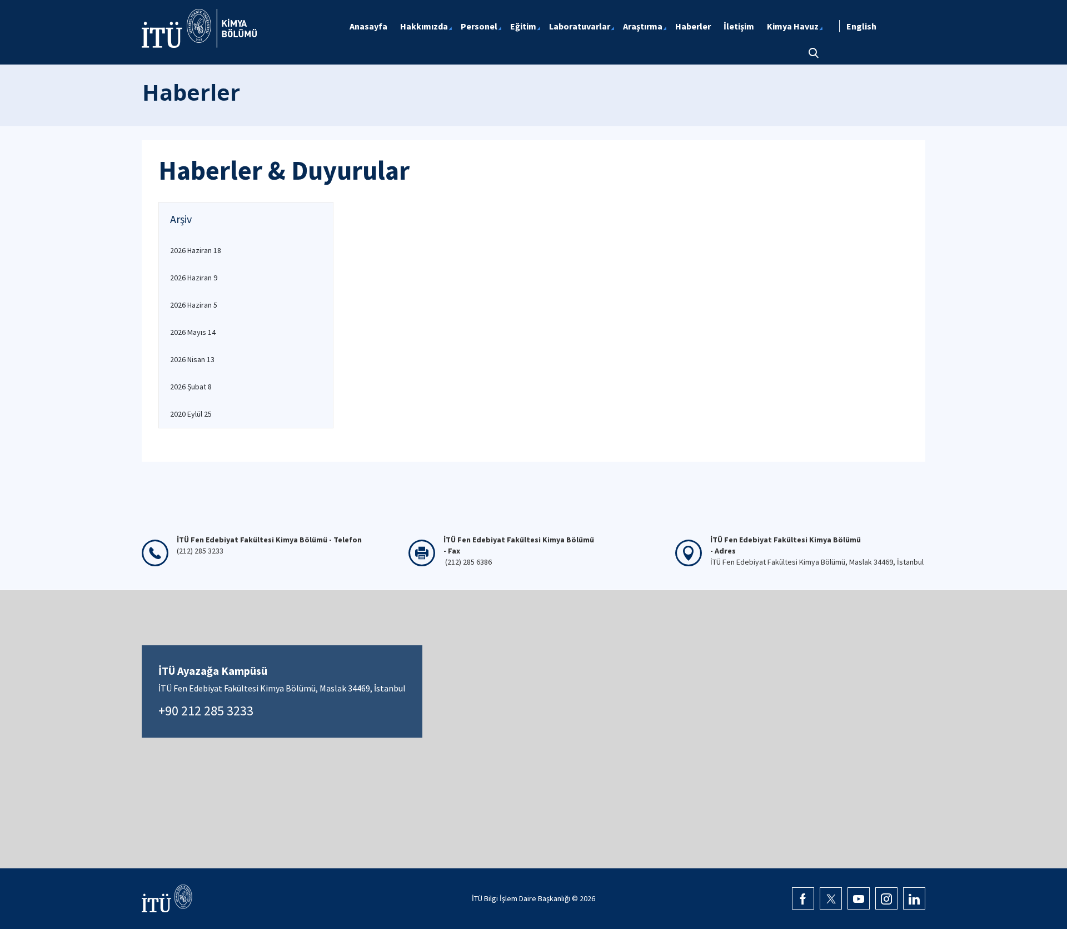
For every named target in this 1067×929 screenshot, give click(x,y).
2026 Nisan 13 (192, 359)
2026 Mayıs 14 (193, 332)
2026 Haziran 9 (193, 278)
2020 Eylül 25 (191, 414)
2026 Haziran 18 (195, 250)
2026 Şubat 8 (191, 387)
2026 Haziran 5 (193, 305)
